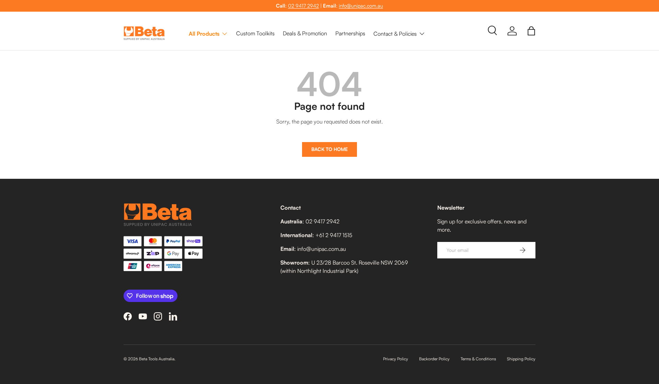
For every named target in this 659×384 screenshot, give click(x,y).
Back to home (329, 149)
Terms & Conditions (478, 358)
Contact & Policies (395, 33)
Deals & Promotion (305, 33)
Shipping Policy (521, 358)
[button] (531, 30)
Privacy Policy (395, 358)
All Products (204, 33)
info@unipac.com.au (361, 5)
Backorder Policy (434, 358)
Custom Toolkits (255, 33)
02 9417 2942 (303, 5)
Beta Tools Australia (156, 358)
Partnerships (350, 33)
